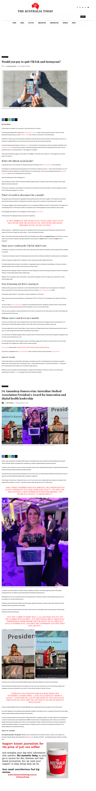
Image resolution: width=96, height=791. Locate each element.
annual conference (6, 147)
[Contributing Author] (3, 66)
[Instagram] (80, 7)
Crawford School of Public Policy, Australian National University (33, 347)
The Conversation (23, 351)
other (37, 211)
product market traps (16, 304)
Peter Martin (5, 347)
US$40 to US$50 (25, 134)
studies (41, 211)
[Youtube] (88, 7)
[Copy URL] (16, 119)
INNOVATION (5, 56)
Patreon (16, 372)
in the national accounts (30, 132)
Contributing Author (11, 66)
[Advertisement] (48, 41)
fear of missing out (44, 290)
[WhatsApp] (9, 119)
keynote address (46, 164)
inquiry (27, 145)
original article (55, 351)
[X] (85, 7)
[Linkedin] (83, 7)
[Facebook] (77, 7)
